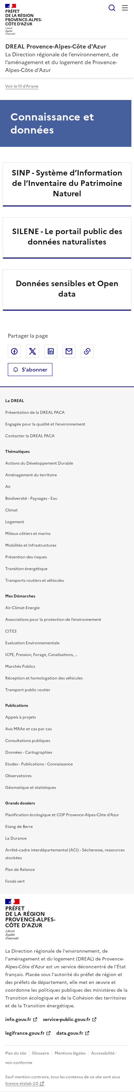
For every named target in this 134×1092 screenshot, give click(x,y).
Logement (14, 522)
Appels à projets (20, 717)
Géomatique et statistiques (30, 788)
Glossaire (40, 1053)
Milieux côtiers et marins (27, 534)
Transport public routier (27, 690)
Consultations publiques (27, 741)
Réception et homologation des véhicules (44, 678)
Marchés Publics (20, 666)
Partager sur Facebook (14, 351)
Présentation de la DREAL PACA (35, 412)
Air (8, 487)
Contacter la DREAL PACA (30, 436)
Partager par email (68, 351)
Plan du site (15, 1053)
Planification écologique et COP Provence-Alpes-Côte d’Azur (62, 815)
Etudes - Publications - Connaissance (39, 764)
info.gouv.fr (18, 1019)
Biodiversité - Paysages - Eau (31, 498)
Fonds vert (15, 881)
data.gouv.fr (69, 1033)
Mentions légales (70, 1053)
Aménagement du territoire (31, 475)
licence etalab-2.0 (21, 1083)
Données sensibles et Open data (67, 288)
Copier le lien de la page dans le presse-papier (87, 351)
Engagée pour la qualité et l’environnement (45, 424)
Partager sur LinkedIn (50, 351)
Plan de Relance (20, 870)
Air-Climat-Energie (22, 608)
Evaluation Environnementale (32, 643)
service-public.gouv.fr (66, 1019)
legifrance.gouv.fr (25, 1033)
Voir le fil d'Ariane (21, 86)
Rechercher (111, 7)
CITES (11, 631)
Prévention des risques (26, 557)
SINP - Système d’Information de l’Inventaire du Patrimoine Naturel (67, 183)
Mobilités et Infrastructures (30, 545)
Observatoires (18, 776)
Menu (124, 7)
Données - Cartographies (28, 752)
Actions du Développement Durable (39, 463)
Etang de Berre (19, 827)
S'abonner (34, 369)
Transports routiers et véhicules (34, 580)
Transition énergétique (26, 569)
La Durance (16, 838)
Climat (11, 510)
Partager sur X (32, 351)
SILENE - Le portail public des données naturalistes (67, 236)
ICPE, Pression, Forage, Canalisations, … (41, 655)
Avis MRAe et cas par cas (28, 729)
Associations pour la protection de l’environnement (53, 620)
